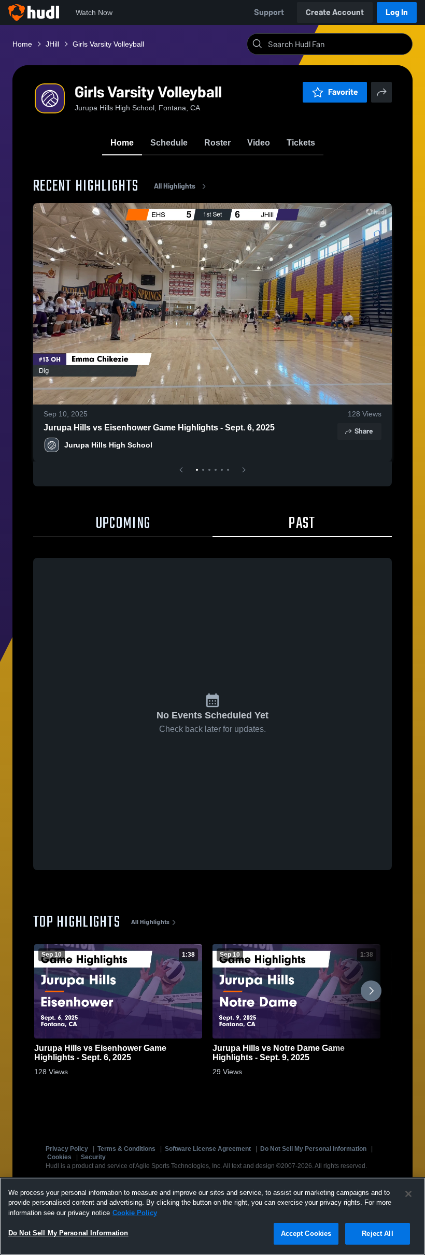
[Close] (408, 1193)
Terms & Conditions (126, 1148)
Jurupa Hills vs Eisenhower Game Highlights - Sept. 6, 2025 (159, 427)
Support (269, 12)
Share (364, 431)
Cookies (59, 1157)
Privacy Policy (67, 1148)
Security (93, 1157)
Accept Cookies (306, 1233)
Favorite (343, 92)
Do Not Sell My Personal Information (313, 1148)
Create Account (335, 12)
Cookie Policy (134, 1213)
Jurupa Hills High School (108, 445)
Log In (397, 12)
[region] (212, 1216)
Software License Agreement (208, 1148)
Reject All (377, 1233)
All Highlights (174, 186)
